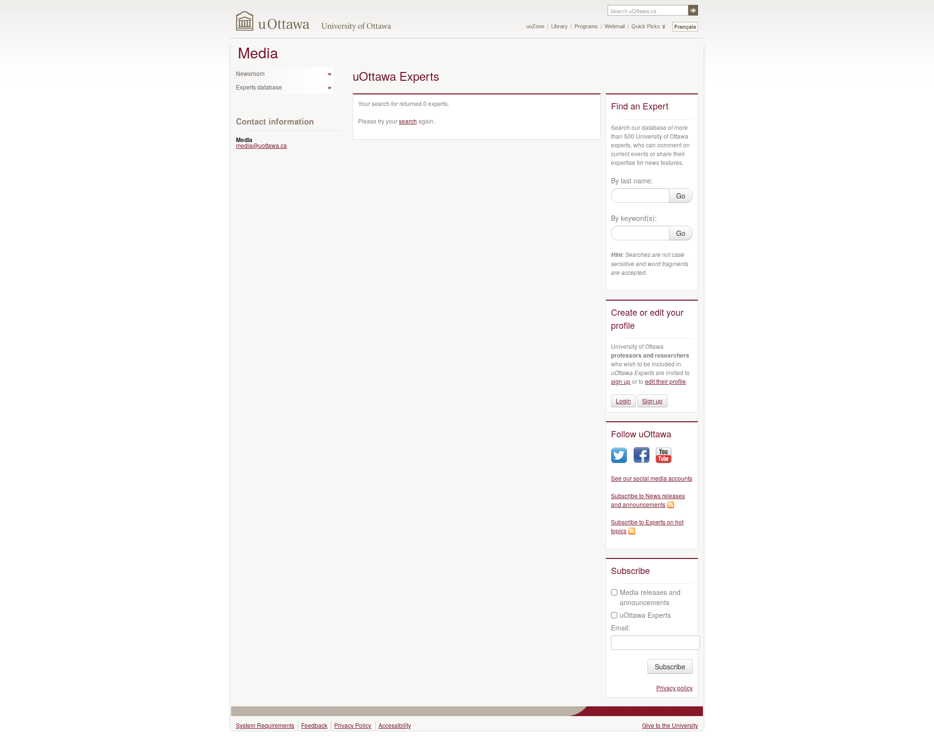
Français (685, 26)
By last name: (632, 180)
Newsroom (250, 73)
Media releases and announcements (650, 597)
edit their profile (665, 381)
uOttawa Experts (645, 615)
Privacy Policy (352, 725)
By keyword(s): (634, 218)
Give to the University (670, 725)
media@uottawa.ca (261, 145)
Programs (586, 26)
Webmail (615, 26)
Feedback (314, 725)
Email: (620, 627)
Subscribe (670, 666)
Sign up (652, 400)
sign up (620, 381)
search (408, 121)
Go (680, 195)
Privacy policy (674, 687)
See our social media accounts (651, 478)
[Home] (273, 21)
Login (623, 400)
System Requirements (265, 725)
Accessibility (394, 725)
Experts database (259, 87)
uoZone (535, 26)
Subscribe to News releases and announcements (648, 499)
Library (559, 26)
